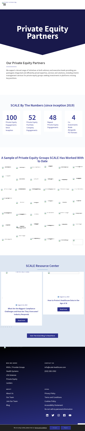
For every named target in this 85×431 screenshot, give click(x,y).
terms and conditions (41, 428)
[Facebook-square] (64, 415)
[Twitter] (52, 415)
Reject (66, 428)
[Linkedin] (47, 415)
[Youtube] (70, 415)
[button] (4, 5)
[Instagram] (58, 415)
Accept (55, 428)
